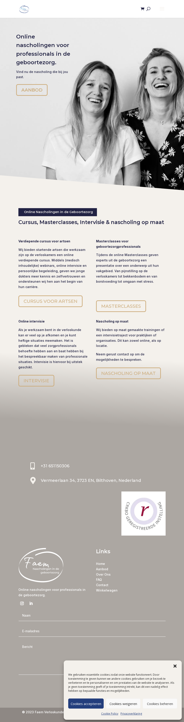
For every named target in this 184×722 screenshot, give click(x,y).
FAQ (99, 579)
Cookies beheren (160, 703)
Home (100, 564)
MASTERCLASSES (121, 306)
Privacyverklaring (131, 714)
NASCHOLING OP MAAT (128, 373)
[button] (175, 666)
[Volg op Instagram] (22, 603)
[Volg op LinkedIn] (31, 603)
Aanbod (102, 569)
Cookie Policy (109, 714)
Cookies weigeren (123, 703)
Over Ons (103, 574)
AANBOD (31, 90)
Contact (102, 585)
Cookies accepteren (86, 703)
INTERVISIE (36, 380)
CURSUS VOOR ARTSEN (50, 301)
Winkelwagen (107, 590)
